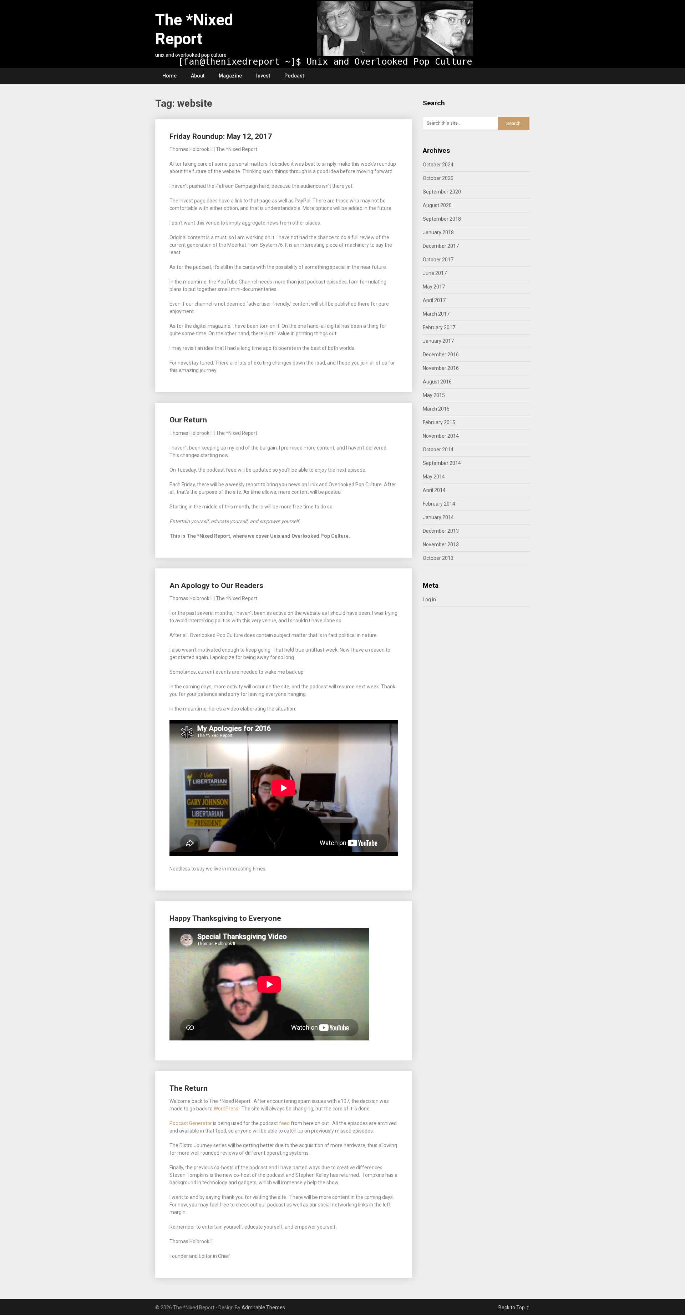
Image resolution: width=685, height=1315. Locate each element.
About (197, 76)
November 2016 (441, 368)
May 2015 (434, 395)
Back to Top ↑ (514, 1307)
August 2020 (437, 205)
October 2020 (438, 178)
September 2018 (442, 219)
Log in (429, 599)
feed (284, 1123)
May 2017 (434, 287)
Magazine (230, 76)
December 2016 (441, 354)
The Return (188, 1088)
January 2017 (438, 341)
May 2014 (434, 477)
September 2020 (442, 192)
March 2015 (436, 409)
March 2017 (436, 314)
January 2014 (438, 517)
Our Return (188, 420)
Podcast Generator (190, 1123)
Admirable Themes (263, 1307)
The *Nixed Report (194, 29)
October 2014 (438, 449)
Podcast (294, 76)
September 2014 (442, 463)
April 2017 (434, 300)
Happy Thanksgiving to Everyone (225, 918)
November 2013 (441, 544)
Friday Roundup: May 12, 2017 (220, 136)
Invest (263, 76)
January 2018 (438, 232)
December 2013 (441, 531)
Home (169, 76)
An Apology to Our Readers (216, 585)
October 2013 (438, 558)
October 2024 (438, 164)
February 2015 (439, 422)
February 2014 (439, 504)
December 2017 (441, 246)
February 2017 (439, 327)
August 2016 (437, 382)
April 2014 (434, 490)
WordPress (226, 1108)
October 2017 (438, 259)
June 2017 (435, 273)
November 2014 (441, 436)
